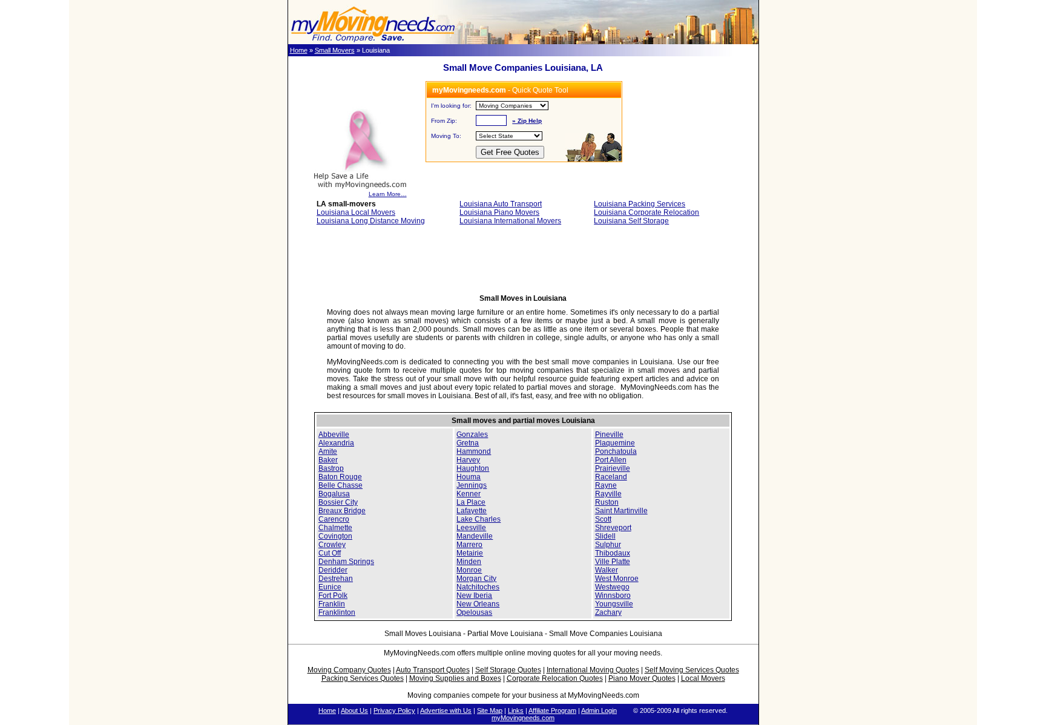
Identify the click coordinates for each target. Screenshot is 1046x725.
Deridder (332, 570)
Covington (335, 536)
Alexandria (336, 443)
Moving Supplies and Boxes (455, 678)
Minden (468, 561)
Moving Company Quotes (349, 670)
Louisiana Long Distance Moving (371, 221)
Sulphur (608, 544)
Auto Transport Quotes (433, 670)
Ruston (607, 502)
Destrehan (335, 578)
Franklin (331, 604)
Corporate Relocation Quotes (555, 678)
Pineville (609, 434)
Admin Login (599, 710)
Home (299, 50)
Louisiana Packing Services (639, 204)
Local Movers (703, 678)
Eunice (329, 587)
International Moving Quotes (593, 670)
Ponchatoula (616, 451)
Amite (327, 451)
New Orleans (477, 604)
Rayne (606, 485)
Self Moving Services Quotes (692, 670)
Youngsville (614, 604)
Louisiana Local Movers (356, 212)
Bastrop (331, 468)
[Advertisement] (523, 263)
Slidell (605, 536)
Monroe (469, 570)
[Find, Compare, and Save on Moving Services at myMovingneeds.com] (373, 42)
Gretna (467, 443)
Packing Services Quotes (362, 678)
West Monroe (617, 578)
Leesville (471, 527)
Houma (468, 477)
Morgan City (476, 578)
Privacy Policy (394, 710)
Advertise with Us (446, 710)
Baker (328, 460)
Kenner (468, 494)
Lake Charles (478, 519)
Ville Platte (612, 561)
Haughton (472, 468)
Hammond (473, 451)
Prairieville (612, 468)
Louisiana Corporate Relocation (646, 212)
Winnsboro (613, 595)
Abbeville (333, 434)
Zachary (608, 612)
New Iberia (474, 595)
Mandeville (474, 536)
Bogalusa (334, 494)
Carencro (333, 519)
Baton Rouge (340, 477)
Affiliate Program (552, 710)
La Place (470, 502)
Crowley (332, 544)
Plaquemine (615, 443)
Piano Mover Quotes (642, 678)
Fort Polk (332, 595)
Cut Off (329, 553)
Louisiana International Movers (510, 221)
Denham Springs (346, 561)
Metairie (469, 553)
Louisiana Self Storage (631, 221)
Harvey (468, 460)
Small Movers (335, 50)
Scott (603, 519)
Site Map (489, 710)
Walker (606, 570)
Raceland (611, 477)
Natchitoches (477, 587)
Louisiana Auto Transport (500, 204)
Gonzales (472, 434)
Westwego (612, 587)
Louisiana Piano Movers (499, 212)
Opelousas (474, 612)
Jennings (471, 485)
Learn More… (388, 194)
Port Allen (611, 460)
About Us (354, 710)
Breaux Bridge (342, 511)
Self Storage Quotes (508, 670)
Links (516, 710)
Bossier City (338, 502)
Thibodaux (612, 553)
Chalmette (335, 527)
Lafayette (471, 511)
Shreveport (613, 527)
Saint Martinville (621, 511)
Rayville (608, 494)
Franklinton (336, 612)
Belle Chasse (340, 485)
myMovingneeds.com (523, 717)
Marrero (469, 544)
